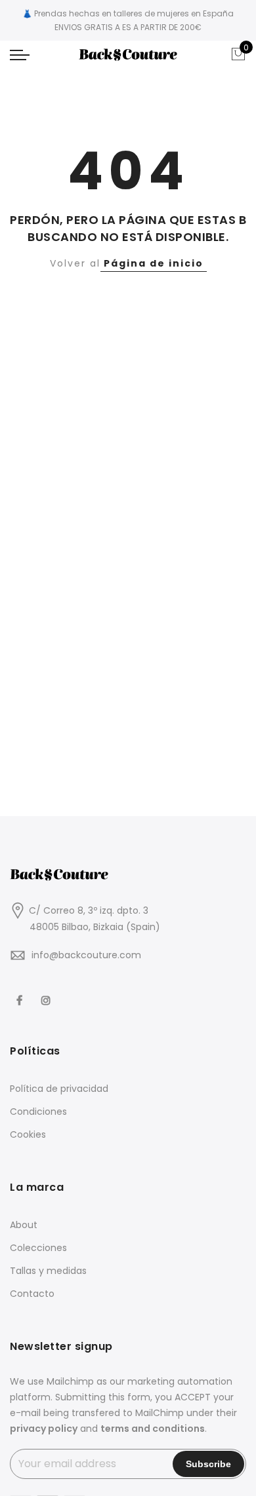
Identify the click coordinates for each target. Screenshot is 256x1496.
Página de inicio (153, 263)
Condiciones (38, 1111)
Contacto (32, 1293)
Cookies (28, 1134)
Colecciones (38, 1247)
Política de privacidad (59, 1088)
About (23, 1224)
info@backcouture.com (86, 955)
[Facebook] (21, 991)
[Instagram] (47, 991)
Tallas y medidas (48, 1270)
